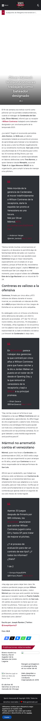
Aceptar (6, 717)
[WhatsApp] (22, 638)
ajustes (29, 713)
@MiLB (11, 391)
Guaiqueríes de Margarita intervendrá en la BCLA (23, 12)
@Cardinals (16, 350)
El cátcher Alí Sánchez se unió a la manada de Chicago (10, 687)
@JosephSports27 (9, 625)
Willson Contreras (10, 121)
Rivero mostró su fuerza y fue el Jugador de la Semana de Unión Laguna (9, 657)
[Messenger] (17, 638)
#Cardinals (13, 522)
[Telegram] (28, 638)
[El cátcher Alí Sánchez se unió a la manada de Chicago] (11, 677)
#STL (18, 221)
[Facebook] (6, 638)
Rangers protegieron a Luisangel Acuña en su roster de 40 (30, 666)
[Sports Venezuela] (20, 5)
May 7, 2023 (27, 238)
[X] (11, 638)
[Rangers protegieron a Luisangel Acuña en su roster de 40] (30, 657)
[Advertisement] (20, 37)
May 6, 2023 (28, 576)
